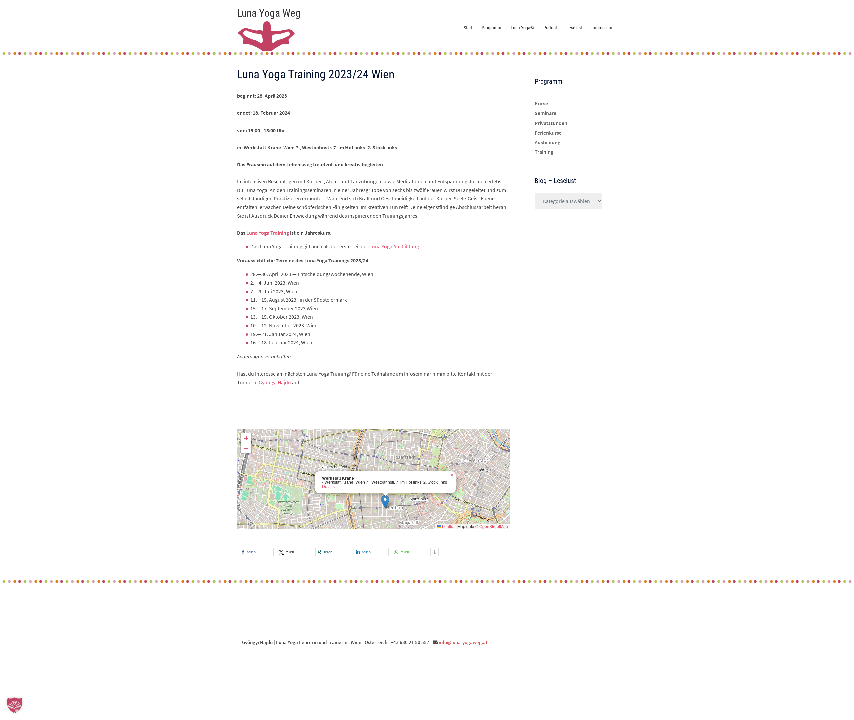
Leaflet (447, 526)
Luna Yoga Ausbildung (394, 246)
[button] (385, 502)
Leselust (574, 27)
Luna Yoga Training (267, 232)
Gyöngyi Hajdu (275, 382)
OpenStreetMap (493, 526)
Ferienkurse (548, 132)
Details (328, 486)
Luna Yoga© (522, 27)
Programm (491, 27)
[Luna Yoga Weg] (266, 33)
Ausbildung (547, 142)
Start (468, 27)
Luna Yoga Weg (269, 13)
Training (544, 151)
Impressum (601, 27)
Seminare (545, 113)
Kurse (541, 103)
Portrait (550, 27)
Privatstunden (551, 122)
